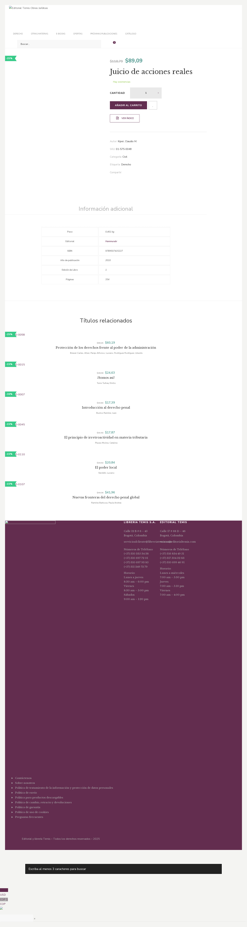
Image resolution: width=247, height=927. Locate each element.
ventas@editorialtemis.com (178, 541)
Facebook (16, 825)
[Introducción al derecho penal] (106, 394)
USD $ (4, 892)
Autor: (113, 141)
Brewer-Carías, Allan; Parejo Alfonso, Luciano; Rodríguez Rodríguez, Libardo (106, 353)
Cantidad (117, 93)
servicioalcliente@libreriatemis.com (148, 541)
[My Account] (122, 44)
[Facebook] (133, 173)
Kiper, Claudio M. (127, 141)
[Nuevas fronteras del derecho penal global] (106, 484)
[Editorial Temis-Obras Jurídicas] (28, 8)
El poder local (106, 467)
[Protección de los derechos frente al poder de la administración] (106, 335)
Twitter (21, 825)
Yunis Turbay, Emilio (106, 383)
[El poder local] (106, 454)
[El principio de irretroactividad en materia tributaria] (106, 424)
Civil (124, 156)
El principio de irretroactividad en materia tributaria (106, 437)
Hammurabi (111, 241)
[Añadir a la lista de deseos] (153, 105)
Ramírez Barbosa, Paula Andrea (106, 502)
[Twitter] (140, 173)
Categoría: (116, 156)
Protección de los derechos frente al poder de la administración (106, 348)
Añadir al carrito (128, 105)
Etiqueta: (115, 164)
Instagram (26, 825)
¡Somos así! (106, 378)
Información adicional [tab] (106, 209)
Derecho (126, 164)
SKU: (112, 149)
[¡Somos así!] (106, 364)
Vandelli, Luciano (106, 473)
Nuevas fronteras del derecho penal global (105, 497)
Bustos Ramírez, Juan (106, 413)
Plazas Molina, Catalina (106, 443)
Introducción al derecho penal (106, 407)
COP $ (4, 902)
